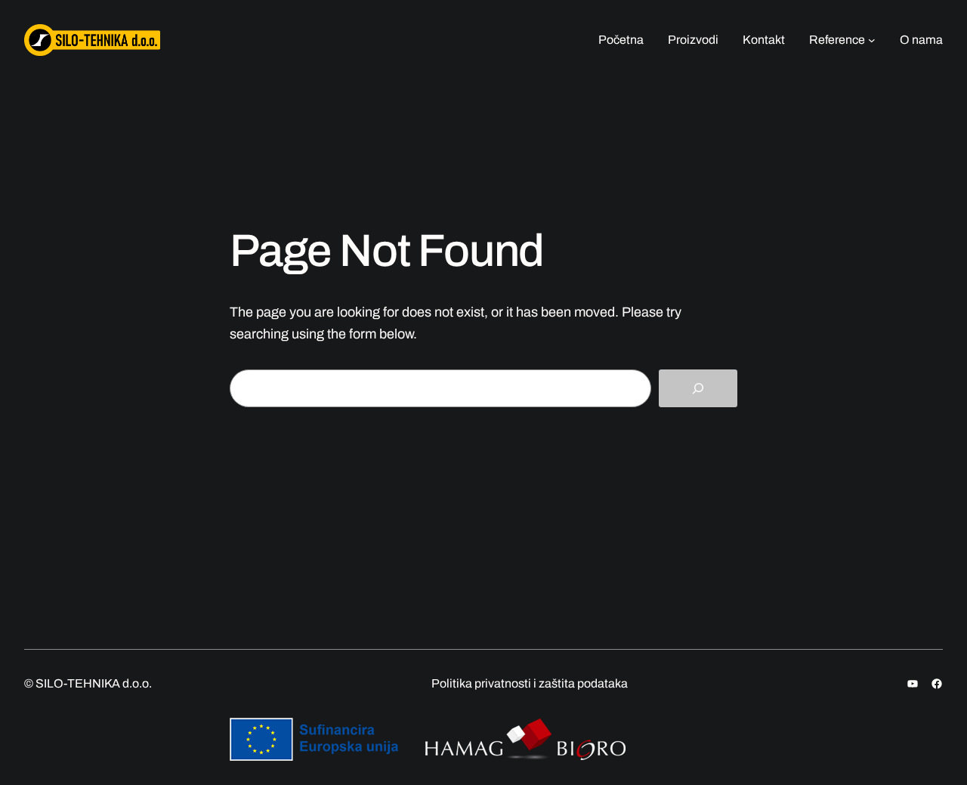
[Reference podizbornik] (872, 40)
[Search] (698, 388)
